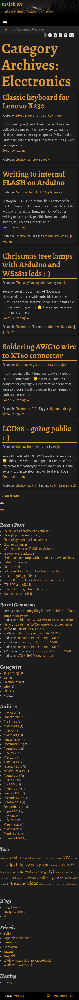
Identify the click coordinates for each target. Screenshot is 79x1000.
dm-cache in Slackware (19, 553)
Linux (7, 691)
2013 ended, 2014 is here (20, 593)
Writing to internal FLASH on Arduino (33, 178)
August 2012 (12, 811)
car (41, 858)
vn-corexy (57, 884)
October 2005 (13, 834)
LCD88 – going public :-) (36, 433)
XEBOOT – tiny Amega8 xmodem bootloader (34, 580)
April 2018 (10, 721)
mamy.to (10, 982)
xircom (75, 884)
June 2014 (10, 753)
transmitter (5, 884)
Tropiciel (9, 956)
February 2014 (13, 766)
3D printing (11, 673)
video (69, 326)
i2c (60, 865)
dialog (59, 858)
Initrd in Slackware (16, 562)
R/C (34, 409)
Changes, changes (15, 544)
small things (63, 409)
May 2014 (10, 757)
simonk (20, 878)
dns (72, 858)
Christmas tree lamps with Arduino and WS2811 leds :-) (37, 264)
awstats (35, 858)
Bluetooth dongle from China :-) (25, 589)
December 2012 (14, 798)
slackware (30, 878)
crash (52, 858)
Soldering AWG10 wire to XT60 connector (39, 351)
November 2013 (14, 771)
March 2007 (11, 825)
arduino (48, 236)
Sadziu (8, 951)
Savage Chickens (15, 912)
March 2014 (11, 762)
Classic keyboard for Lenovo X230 (35, 101)
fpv (12, 864)
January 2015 (12, 739)
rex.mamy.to (67, 872)
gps (36, 865)
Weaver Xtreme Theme (63, 996)
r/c (52, 871)
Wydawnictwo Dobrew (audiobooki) (28, 960)
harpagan (53, 865)
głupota (44, 865)
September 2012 (14, 806)
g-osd (31, 865)
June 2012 (10, 820)
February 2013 (13, 789)
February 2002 (13, 838)
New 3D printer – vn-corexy (22, 535)
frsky (20, 865)
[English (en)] (4, 503)
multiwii (26, 872)
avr (57, 236)
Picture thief (12, 567)
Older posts (11, 496)
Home (8, 29)
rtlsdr (12, 878)
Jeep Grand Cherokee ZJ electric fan (27, 531)
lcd (63, 865)
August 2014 (12, 748)
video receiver (45, 884)
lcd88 (64, 236)
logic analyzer (13, 872)
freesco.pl (10, 942)
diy (62, 326)
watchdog (66, 884)
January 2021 (12, 717)
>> (71, 35)
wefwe (8, 629)
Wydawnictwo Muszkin (19, 965)
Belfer (8, 933)
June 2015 (10, 730)
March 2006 (12, 829)
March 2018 (11, 726)
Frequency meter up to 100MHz (40, 633)
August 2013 (12, 775)
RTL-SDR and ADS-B (17, 584)
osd (40, 872)
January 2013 (12, 793)
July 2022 (10, 712)
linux (3, 872)
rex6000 (4, 878)
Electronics (22, 159)
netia (34, 872)
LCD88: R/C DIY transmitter (35, 655)
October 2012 (12, 802)
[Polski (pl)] (4, 510)
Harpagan (10, 947)
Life (6, 686)
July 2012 (10, 816)
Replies (8, 332)
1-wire (2, 858)
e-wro (6, 865)
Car (6, 677)
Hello (7, 624)
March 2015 (11, 735)
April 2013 (10, 784)
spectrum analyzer (66, 878)
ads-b (8, 858)
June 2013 (10, 780)
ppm (46, 872)
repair (58, 872)
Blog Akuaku (12, 907)
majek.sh (12, 3)
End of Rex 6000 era (30, 629)
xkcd (7, 916)
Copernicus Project (16, 938)
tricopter (19, 883)
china (45, 858)
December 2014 (14, 744)
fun (25, 865)
